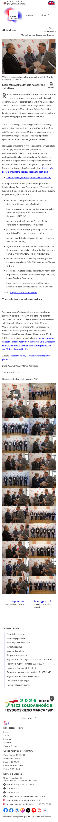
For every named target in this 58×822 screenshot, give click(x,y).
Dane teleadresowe (16, 634)
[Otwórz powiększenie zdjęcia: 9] (15, 461)
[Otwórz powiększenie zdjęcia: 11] (15, 479)
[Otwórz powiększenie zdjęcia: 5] (15, 426)
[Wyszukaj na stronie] (26, 15)
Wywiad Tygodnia (15, 651)
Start (51, 28)
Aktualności (48, 31)
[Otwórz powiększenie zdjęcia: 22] (42, 567)
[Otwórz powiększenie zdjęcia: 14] (42, 496)
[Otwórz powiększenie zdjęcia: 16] (42, 514)
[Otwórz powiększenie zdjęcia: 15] (15, 514)
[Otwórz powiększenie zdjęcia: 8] (42, 444)
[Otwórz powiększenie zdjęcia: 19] (15, 549)
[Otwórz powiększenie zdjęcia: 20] (42, 549)
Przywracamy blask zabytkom (23, 292)
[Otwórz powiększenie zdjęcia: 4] (42, 409)
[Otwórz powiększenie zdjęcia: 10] (42, 461)
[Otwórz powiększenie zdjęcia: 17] (15, 531)
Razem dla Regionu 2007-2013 (21, 668)
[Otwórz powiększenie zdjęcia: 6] (42, 426)
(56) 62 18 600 (13, 788)
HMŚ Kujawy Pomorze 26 (19, 642)
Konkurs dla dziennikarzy (18, 685)
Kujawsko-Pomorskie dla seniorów (23, 676)
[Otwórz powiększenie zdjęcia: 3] (15, 409)
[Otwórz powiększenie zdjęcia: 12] (42, 479)
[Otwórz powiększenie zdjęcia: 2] (42, 391)
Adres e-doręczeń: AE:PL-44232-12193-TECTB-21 (28, 804)
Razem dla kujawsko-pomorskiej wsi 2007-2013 (29, 672)
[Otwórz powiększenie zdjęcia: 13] (15, 496)
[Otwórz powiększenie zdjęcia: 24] (42, 584)
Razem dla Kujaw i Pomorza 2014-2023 (25, 663)
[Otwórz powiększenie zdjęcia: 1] (15, 391)
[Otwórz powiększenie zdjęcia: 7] (15, 444)
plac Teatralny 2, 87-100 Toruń (20, 784)
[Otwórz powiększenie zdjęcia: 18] (42, 531)
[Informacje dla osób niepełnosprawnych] (47, 15)
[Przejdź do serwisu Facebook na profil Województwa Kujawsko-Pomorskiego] (5, 810)
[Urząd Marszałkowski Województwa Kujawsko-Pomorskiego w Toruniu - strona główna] (13, 15)
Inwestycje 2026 (14, 646)
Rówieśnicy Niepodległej (18, 680)
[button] (29, 704)
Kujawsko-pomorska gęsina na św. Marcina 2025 (29, 659)
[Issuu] (39, 810)
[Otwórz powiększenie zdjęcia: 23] (15, 584)
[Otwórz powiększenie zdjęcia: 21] (15, 567)
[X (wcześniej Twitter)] (28, 810)
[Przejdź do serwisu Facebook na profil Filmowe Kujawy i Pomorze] (17, 810)
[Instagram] (22, 810)
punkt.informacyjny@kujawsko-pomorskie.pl (26, 796)
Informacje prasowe (16, 638)
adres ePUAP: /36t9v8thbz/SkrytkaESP (23, 800)
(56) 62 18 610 (13, 792)
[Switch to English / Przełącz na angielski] (51, 3)
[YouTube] (34, 810)
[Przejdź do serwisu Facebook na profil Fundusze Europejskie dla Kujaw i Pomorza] (11, 810)
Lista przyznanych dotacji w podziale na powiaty (28, 177)
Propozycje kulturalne (17, 655)
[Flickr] (45, 810)
